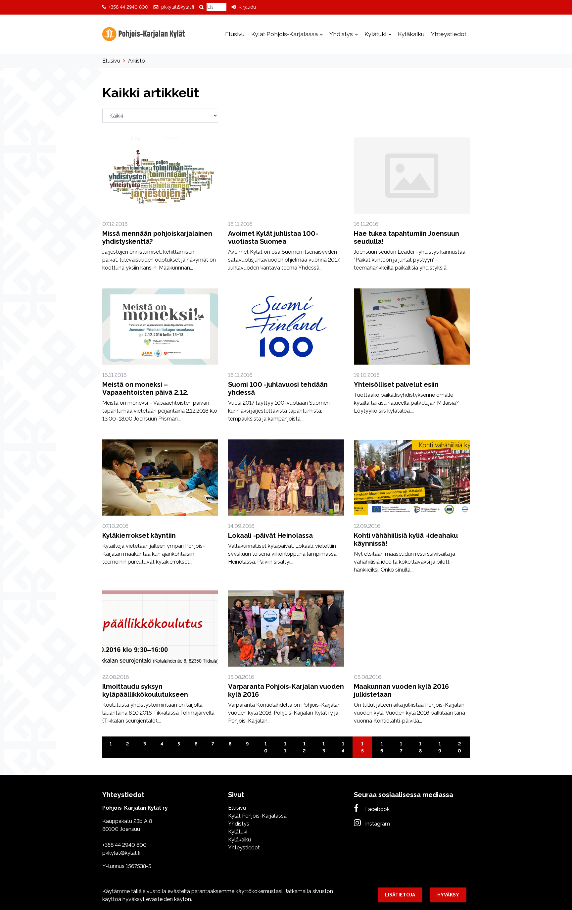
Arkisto (136, 61)
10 (265, 747)
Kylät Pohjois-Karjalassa (285, 33)
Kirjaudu (247, 7)
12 (304, 747)
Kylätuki (376, 33)
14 (343, 747)
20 (459, 747)
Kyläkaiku (411, 33)
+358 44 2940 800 (128, 7)
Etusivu (235, 33)
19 (439, 747)
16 (381, 747)
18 (420, 747)
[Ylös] (562, 811)
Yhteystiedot (448, 33)
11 (285, 747)
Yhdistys (341, 33)
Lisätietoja (400, 894)
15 (362, 747)
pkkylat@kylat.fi (177, 7)
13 (323, 747)
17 (401, 747)
